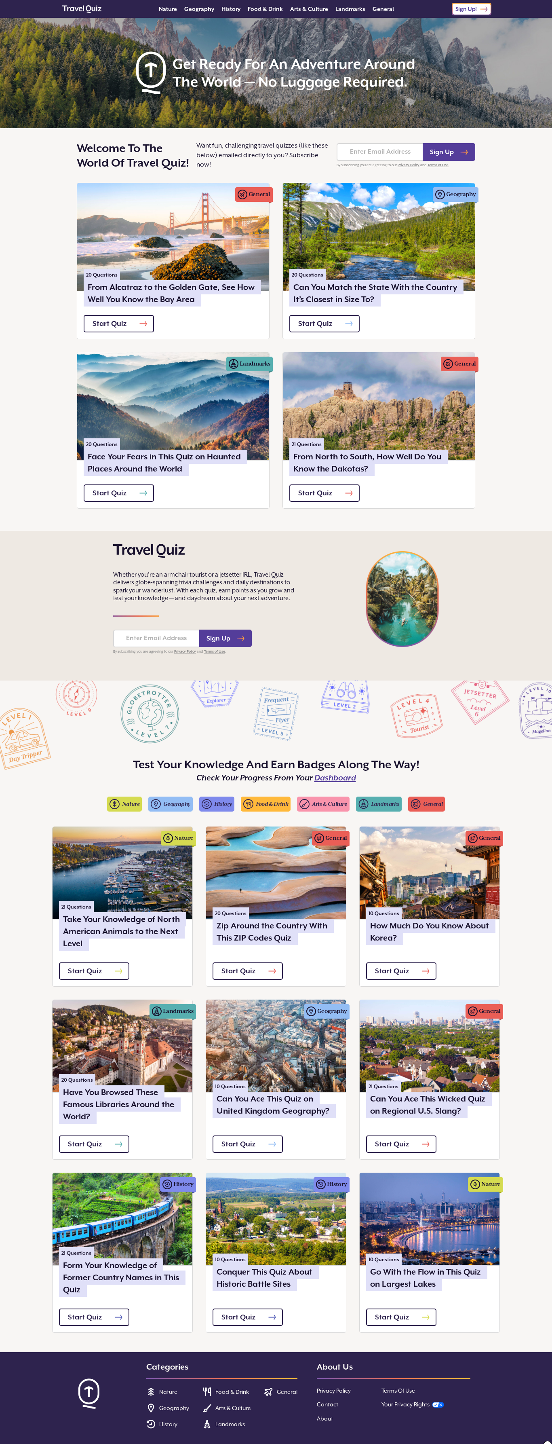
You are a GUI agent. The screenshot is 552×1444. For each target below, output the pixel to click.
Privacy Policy (408, 165)
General (383, 9)
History (230, 9)
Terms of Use (438, 165)
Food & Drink (265, 9)
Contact (327, 1404)
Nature (168, 9)
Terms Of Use (398, 1390)
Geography (199, 9)
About (325, 1418)
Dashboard (335, 778)
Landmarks (350, 9)
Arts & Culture (309, 9)
